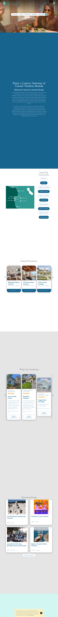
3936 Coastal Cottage (42, 283)
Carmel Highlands (43, 187)
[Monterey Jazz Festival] (41, 507)
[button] (5, 277)
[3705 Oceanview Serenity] (29, 273)
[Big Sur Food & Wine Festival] (41, 534)
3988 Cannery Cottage (28, 391)
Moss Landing (44, 204)
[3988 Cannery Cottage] (29, 381)
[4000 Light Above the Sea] (14, 273)
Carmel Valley (43, 191)
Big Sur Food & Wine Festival (39, 545)
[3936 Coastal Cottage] (44, 273)
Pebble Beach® (43, 213)
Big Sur (44, 178)
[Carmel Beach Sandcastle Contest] (17, 507)
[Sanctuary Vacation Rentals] (11, 3)
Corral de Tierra (43, 195)
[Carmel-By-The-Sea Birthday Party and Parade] (17, 534)
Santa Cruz (43, 217)
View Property (14, 417)
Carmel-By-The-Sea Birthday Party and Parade (16, 545)
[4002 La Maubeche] (14, 381)
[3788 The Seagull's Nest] (44, 385)
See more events (29, 555)
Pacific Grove (43, 208)
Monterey (44, 200)
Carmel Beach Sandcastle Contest (16, 517)
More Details (14, 290)
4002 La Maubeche (11, 391)
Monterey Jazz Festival (39, 516)
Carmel (44, 182)
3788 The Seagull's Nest (43, 395)
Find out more (31, 615)
